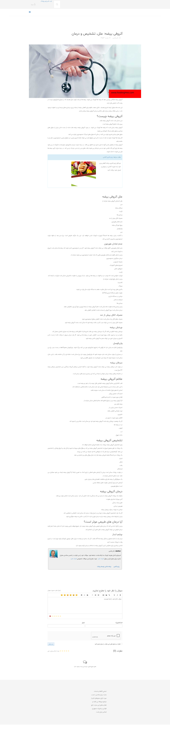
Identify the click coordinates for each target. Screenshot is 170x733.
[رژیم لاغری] (72, 174)
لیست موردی (98, 595)
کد (84, 595)
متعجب (71, 595)
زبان (68, 595)
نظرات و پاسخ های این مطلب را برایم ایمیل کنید (107, 644)
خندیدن (76, 595)
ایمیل (83, 623)
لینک (109, 595)
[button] (33, 4)
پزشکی (120, 29)
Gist (81, 595)
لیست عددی (95, 595)
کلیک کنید (74, 559)
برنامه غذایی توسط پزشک (104, 566)
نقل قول (87, 595)
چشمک (62, 595)
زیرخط (114, 595)
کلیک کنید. (100, 559)
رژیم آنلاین (117, 566)
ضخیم (120, 595)
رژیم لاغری (110, 157)
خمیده (117, 595)
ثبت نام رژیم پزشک (46, 1)
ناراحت (65, 595)
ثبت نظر (51, 644)
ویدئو (103, 595)
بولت (92, 595)
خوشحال (74, 595)
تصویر (106, 595)
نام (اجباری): (118, 623)
